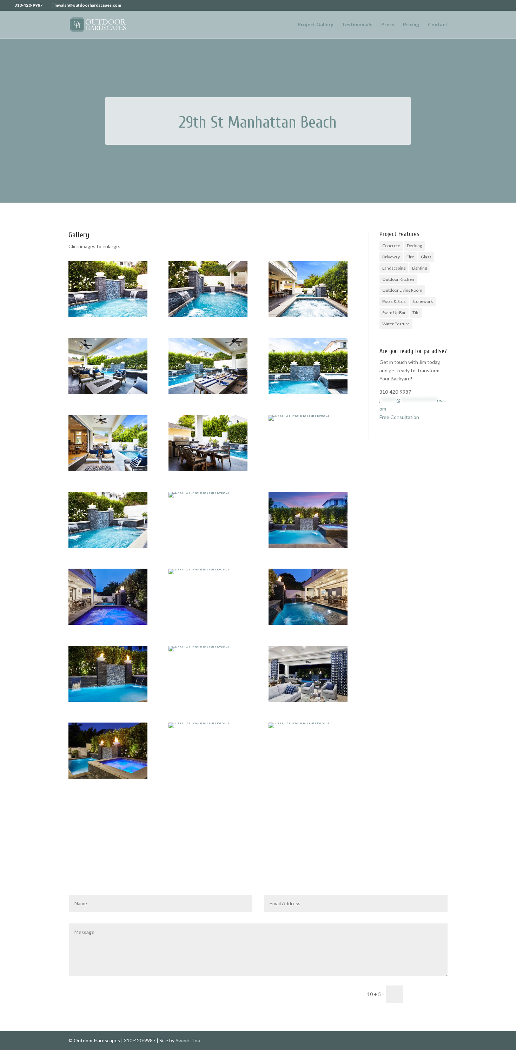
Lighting (419, 268)
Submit (428, 993)
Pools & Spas (394, 301)
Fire (410, 256)
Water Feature (396, 323)
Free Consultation (399, 417)
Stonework (422, 301)
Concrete (391, 245)
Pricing (411, 24)
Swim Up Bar (394, 312)
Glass (426, 256)
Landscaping (393, 268)
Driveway (391, 256)
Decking (414, 245)
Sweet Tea (188, 1040)
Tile (415, 312)
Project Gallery (315, 24)
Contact (438, 24)
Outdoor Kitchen (398, 279)
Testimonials (357, 24)
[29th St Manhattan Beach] (107, 317)
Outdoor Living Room (402, 290)
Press (387, 24)
